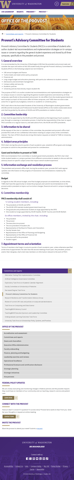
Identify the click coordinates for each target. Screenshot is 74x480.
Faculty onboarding (11, 349)
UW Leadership (7, 12)
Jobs (26, 466)
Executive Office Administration (16, 345)
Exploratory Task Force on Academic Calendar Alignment (24, 283)
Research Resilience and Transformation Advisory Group (24, 298)
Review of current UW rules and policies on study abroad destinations (28, 302)
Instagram (33, 458)
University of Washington (6, 4)
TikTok (47, 458)
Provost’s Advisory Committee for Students (21, 294)
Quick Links (65, 4)
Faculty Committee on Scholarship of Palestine (20, 287)
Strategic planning (11, 369)
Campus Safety (36, 466)
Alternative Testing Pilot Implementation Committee (22, 275)
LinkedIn (40, 458)
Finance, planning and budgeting (16, 353)
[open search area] (57, 4)
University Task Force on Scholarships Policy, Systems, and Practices (28, 321)
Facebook (27, 458)
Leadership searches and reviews (16, 357)
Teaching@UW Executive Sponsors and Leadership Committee (26, 313)
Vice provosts (9, 377)
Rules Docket (55, 466)
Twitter (30, 458)
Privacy (65, 466)
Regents (20, 12)
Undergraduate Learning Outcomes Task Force (21, 317)
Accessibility (8, 466)
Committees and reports (14, 34)
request (39, 428)
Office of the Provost (2, 33)
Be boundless (37, 447)
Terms (32, 469)
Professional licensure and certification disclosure (23, 365)
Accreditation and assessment (15, 333)
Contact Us (19, 466)
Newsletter (40, 469)
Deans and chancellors (12, 341)
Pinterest (44, 458)
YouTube (37, 458)
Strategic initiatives (11, 373)
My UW (46, 466)
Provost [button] (42, 12)
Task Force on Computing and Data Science (19, 305)
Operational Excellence (13, 361)
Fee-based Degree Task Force (15, 290)
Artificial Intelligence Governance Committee (20, 279)
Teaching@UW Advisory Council (15, 309)
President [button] (30, 12)
